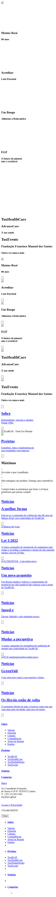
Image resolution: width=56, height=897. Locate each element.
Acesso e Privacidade (11, 805)
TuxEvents (12, 765)
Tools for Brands (15, 741)
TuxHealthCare (15, 759)
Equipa (10, 744)
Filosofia (11, 733)
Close (5, 816)
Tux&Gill (12, 756)
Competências (14, 738)
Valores (11, 730)
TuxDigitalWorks (15, 762)
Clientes (11, 735)
